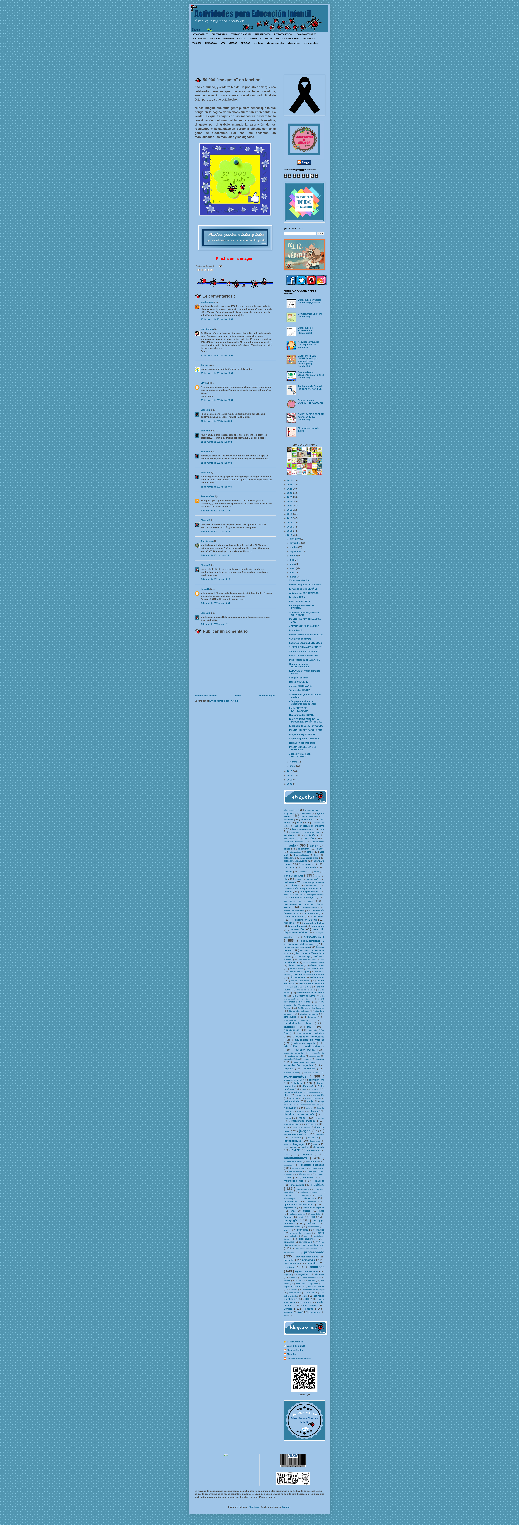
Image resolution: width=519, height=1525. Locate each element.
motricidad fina (294, 1180)
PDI (313, 1217)
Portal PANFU (296, 630)
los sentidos (313, 1150)
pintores (288, 1230)
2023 (289, 493)
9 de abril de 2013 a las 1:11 (215, 624)
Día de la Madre (295, 965)
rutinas (287, 1280)
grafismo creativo (313, 1098)
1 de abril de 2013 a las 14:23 (215, 531)
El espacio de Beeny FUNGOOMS (306, 726)
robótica (294, 1278)
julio (292, 560)
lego (286, 1144)
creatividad (318, 916)
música (319, 1180)
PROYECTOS (256, 39)
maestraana (207, 329)
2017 (289, 518)
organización (290, 1208)
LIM (285, 1147)
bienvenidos (296, 852)
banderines (304, 849)
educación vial (318, 1053)
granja (310, 1101)
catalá (317, 872)
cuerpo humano (297, 926)
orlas (293, 1211)
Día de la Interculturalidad (313, 963)
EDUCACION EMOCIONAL (288, 39)
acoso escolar (312, 810)
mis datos (258, 43)
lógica (305, 1147)
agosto (293, 556)
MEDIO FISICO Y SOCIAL (234, 39)
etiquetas (289, 1068)
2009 (289, 784)
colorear (289, 882)
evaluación (310, 1068)
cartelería (311, 867)
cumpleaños (318, 926)
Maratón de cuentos (293, 1162)
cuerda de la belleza (314, 923)
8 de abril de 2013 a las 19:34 (215, 603)
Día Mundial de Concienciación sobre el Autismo (304, 1005)
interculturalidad (292, 1124)
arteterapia (295, 832)
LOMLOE (295, 1150)
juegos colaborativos (296, 1134)
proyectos (289, 1260)
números (309, 1198)
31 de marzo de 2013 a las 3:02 (216, 442)
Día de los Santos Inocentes (310, 974)
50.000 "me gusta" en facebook (305, 584)
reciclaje (312, 1263)
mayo (293, 568)
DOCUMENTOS (199, 39)
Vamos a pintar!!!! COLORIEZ (304, 651)
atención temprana (294, 841)
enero (293, 766)
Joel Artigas (207, 541)
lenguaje (299, 1144)
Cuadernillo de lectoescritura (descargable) (305, 330)
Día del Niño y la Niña (301, 987)
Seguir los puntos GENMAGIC (304, 739)
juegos (305, 1131)
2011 (289, 775)
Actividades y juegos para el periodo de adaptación (308, 344)
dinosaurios (291, 1017)
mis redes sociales (275, 43)
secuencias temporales (307, 1284)
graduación (318, 1095)
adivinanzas (306, 813)
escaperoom (315, 1056)
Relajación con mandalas (302, 743)
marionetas (313, 1161)
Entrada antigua (267, 696)
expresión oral (316, 1080)
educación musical (305, 1050)
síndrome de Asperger (313, 1290)
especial (320, 1059)
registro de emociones (307, 1271)
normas (306, 1195)
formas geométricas (293, 1092)
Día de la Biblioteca (308, 960)
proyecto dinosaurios (307, 1257)
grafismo (294, 1098)
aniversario (307, 819)
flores (304, 1089)
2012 (289, 771)
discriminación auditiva (298, 1020)
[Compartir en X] (205, 270)
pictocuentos (314, 1227)
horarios (301, 1111)
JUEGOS (233, 43)
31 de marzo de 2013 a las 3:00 (216, 421)
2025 (289, 484)
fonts (315, 1089)
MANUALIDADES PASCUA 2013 (305, 730)
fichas (299, 1083)
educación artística (311, 1033)
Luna (287, 1155)
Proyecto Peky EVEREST (302, 734)
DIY (310, 1026)
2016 (289, 522)
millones (312, 1171)
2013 (289, 535)
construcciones (310, 907)
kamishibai (297, 1138)
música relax (298, 1185)
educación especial (305, 1043)
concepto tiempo (309, 891)
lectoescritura (293, 1140)
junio (292, 564)
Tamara (205, 365)
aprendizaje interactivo (309, 825)
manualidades (297, 1158)
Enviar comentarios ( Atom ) (223, 701)
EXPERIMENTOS (219, 34)
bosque (317, 855)
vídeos (310, 1308)
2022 (289, 497)
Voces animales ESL (299, 580)
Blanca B (206, 410)
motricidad (309, 1177)
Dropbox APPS (297, 597)
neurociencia (303, 1189)
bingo (310, 852)
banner (320, 849)
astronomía (290, 839)
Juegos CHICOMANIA (300, 686)
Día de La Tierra (316, 968)
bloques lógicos (302, 855)
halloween (290, 1107)
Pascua (288, 1217)
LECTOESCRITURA (283, 34)
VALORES (196, 43)
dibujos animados (309, 1014)
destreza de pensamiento (297, 947)
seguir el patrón (293, 1286)
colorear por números (313, 882)
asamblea (289, 835)
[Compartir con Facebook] (208, 270)
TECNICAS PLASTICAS (241, 34)
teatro (305, 1296)
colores (294, 885)
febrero (294, 762)
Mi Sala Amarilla (295, 1342)
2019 (289, 510)
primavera (289, 1242)
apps (299, 822)
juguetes (319, 1134)
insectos (320, 1118)
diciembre (295, 539)
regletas (288, 1274)
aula (293, 845)
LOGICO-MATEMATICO (305, 34)
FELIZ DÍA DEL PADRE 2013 (303, 656)
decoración (297, 929)
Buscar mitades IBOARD (302, 715)
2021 (289, 501)
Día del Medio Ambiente (312, 983)
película (312, 1223)
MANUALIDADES (262, 34)
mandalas (308, 1154)
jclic (286, 1127)
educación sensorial (294, 1053)
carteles (288, 871)
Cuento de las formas (300, 639)
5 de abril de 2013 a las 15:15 (215, 579)
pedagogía (292, 1220)
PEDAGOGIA (211, 43)
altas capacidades (309, 816)
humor (315, 1111)
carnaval (290, 867)
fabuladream (207, 302)
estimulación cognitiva (299, 1065)
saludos (312, 1280)
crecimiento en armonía (304, 920)
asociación (310, 835)
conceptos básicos (293, 895)
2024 (289, 489)
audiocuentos (318, 842)
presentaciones (308, 1239)
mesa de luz (318, 1168)
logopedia (319, 1147)
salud (299, 1280)
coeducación (313, 879)
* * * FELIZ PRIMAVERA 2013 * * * (305, 647)
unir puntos (310, 1305)
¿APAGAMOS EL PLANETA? (304, 626)
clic (286, 879)
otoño (307, 1210)
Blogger (286, 1507)
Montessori (305, 1174)
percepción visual (293, 1227)
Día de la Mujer (316, 965)
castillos (304, 872)
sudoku (311, 1293)
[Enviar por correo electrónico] (198, 270)
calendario (289, 858)
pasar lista (316, 1214)
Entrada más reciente (206, 696)
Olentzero (313, 1202)
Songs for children (298, 678)
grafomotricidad (292, 1101)
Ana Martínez (208, 496)
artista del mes (312, 832)
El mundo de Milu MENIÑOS (303, 589)
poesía (320, 1233)
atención (309, 838)
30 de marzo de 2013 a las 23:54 (217, 400)
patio (302, 1217)
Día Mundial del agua (299, 1011)
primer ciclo (306, 1242)
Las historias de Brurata (299, 1358)
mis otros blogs (311, 43)
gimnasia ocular (314, 1092)
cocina (298, 879)
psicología (309, 1260)
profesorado (314, 1252)
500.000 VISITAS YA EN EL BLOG (306, 634)
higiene (309, 1108)
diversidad (290, 1027)
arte (322, 829)
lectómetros (315, 1141)
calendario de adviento (296, 861)
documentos (292, 1030)
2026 (289, 480)
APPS (222, 43)
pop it (307, 1236)
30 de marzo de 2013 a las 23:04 (217, 373)
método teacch (296, 1171)
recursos (317, 1267)
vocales (288, 1312)
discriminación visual (299, 1023)
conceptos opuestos (315, 895)
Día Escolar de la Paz (304, 996)
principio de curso (313, 1245)
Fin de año (309, 1086)
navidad (317, 1184)
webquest (316, 1312)
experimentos (297, 1076)
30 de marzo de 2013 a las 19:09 (217, 355)
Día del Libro (317, 977)
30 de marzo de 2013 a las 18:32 (217, 319)
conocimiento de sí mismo (300, 901)
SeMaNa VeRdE (316, 1286)
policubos (294, 1236)
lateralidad (313, 1138)
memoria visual (299, 1168)
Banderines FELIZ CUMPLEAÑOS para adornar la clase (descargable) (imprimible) (308, 361)
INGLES (268, 39)
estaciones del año (305, 1062)
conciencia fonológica (304, 897)
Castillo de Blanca (296, 1346)
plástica (320, 1230)
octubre (294, 547)
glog (287, 1095)
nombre (288, 1195)
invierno (311, 1124)
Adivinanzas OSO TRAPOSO (304, 593)
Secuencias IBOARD (299, 690)
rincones (319, 1274)
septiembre (296, 551)
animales (289, 819)
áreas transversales (303, 829)
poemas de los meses (301, 1233)
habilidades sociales (310, 1105)
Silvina (204, 383)
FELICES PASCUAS (299, 601)
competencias (313, 885)
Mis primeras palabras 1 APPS (304, 660)
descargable (314, 936)
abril (292, 572)
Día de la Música (297, 969)
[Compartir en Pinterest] (211, 270)
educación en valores (309, 1039)
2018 (289, 514)
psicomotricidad (292, 1263)
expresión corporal (293, 1080)
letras (316, 1144)
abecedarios (291, 810)
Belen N (205, 589)
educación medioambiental (304, 1046)
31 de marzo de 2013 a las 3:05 (216, 487)
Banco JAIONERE (298, 682)
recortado (290, 1267)
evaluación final (291, 1073)
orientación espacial (313, 1207)
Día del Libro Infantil (301, 981)
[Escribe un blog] (202, 270)
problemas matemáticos (307, 1249)
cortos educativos (294, 916)
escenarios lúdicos (292, 1059)
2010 (289, 780)
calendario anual (310, 858)
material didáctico (312, 1164)
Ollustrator (254, 1507)
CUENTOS (245, 43)
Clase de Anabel (295, 1350)
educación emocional (310, 1036)
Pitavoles (291, 1354)
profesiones (290, 1253)
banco (287, 849)
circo (318, 876)
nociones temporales (310, 1192)
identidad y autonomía (300, 1114)
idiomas (288, 1118)
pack (321, 1211)
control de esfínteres (294, 911)
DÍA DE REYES (298, 977)
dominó (313, 1030)
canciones (309, 864)
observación (291, 1201)
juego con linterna (302, 1127)
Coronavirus (312, 913)
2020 (289, 506)
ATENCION (215, 39)
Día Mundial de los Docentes (310, 1008)
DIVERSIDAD (309, 39)
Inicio (238, 696)
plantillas (303, 1229)
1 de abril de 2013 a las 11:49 (215, 511)
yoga (286, 1315)
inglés (302, 1117)
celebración (294, 875)
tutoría (307, 1302)
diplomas (313, 1017)
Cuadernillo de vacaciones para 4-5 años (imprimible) (311, 375)
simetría (294, 1290)
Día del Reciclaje (305, 990)
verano (289, 1308)
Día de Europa (304, 957)
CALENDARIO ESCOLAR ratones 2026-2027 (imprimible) (311, 417)
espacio (308, 1059)
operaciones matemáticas (299, 1204)
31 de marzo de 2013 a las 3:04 (216, 463)
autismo (314, 846)
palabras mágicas (298, 1214)
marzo (293, 577)
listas (294, 1147)
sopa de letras (295, 1293)
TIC (307, 1299)
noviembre (295, 543)
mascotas (289, 1165)
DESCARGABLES (200, 34)
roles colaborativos (311, 1278)
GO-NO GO (302, 1095)
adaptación (289, 813)
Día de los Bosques (300, 972)
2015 (289, 527)
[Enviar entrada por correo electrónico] (220, 266)
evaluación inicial (312, 1073)
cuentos (289, 923)
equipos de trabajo (297, 1056)
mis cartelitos (294, 43)
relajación (303, 1274)
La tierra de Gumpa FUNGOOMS (305, 643)
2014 (289, 531)
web (301, 1312)
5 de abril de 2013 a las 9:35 (215, 555)
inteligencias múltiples (304, 1121)
